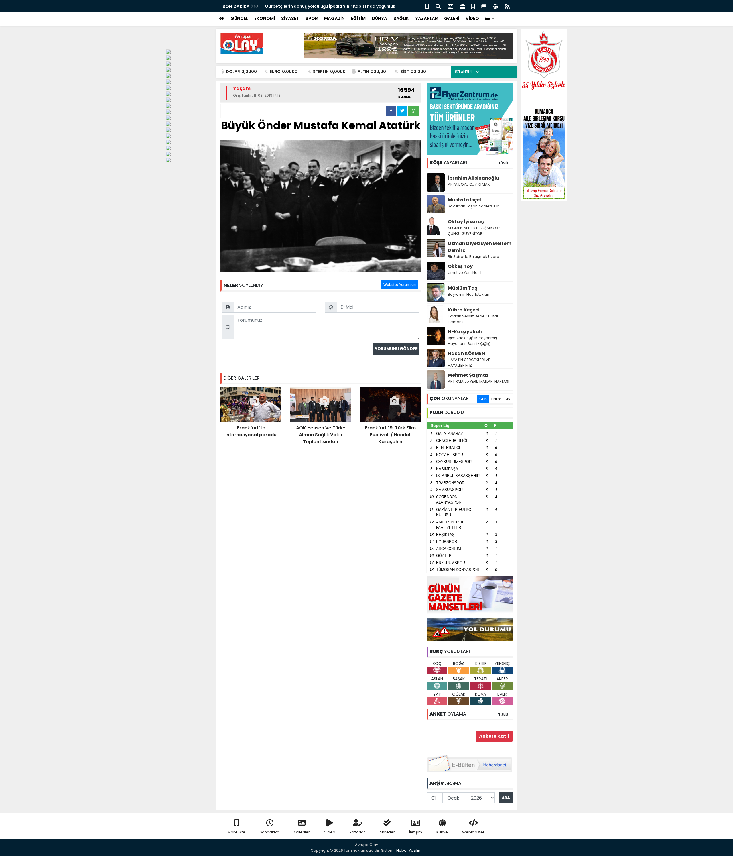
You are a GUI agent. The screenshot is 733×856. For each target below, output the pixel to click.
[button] (489, 19)
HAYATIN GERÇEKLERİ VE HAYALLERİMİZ (469, 362)
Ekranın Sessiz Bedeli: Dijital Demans (473, 319)
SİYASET (290, 18)
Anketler (387, 832)
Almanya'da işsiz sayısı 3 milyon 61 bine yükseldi (314, 6)
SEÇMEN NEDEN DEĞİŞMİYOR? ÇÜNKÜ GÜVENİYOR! (474, 230)
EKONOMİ (264, 18)
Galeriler (302, 832)
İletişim (415, 832)
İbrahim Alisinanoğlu (473, 178)
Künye (442, 832)
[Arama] (438, 5)
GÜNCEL (239, 18)
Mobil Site (236, 832)
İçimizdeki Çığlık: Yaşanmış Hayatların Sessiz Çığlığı (472, 340)
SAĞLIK (401, 18)
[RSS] (507, 5)
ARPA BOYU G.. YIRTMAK (469, 184)
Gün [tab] (483, 398)
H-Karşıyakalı (465, 331)
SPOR (312, 18)
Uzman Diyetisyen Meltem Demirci (479, 247)
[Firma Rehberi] (462, 5)
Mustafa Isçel (464, 200)
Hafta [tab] (496, 398)
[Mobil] (427, 5)
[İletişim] (450, 5)
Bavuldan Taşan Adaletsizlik (473, 206)
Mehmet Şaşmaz (468, 375)
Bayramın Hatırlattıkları (468, 294)
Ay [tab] (508, 398)
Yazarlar (357, 832)
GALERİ (451, 18)
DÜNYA (379, 18)
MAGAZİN (334, 18)
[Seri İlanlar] (473, 5)
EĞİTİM (358, 18)
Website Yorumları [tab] (399, 284)
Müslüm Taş (462, 288)
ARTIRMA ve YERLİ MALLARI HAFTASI (478, 381)
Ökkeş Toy (460, 266)
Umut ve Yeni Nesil (464, 272)
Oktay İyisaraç (466, 221)
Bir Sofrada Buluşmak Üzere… (475, 256)
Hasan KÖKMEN (466, 353)
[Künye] (495, 5)
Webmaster (473, 832)
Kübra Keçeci (464, 310)
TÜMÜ (503, 163)
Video (329, 832)
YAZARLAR (426, 18)
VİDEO (472, 18)
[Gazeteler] (483, 5)
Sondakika (269, 832)
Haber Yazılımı (409, 850)
